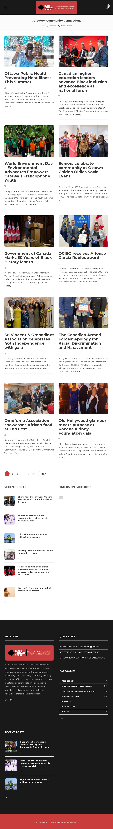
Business (84, 701)
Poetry (84, 711)
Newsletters (84, 706)
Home (43, 26)
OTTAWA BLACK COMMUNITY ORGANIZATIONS (82, 658)
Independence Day (84, 696)
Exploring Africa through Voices (84, 691)
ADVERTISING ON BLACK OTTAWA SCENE (79, 652)
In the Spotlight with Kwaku (84, 686)
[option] (29, 546)
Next (43, 474)
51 (34, 474)
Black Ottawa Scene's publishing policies (79, 646)
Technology (84, 681)
